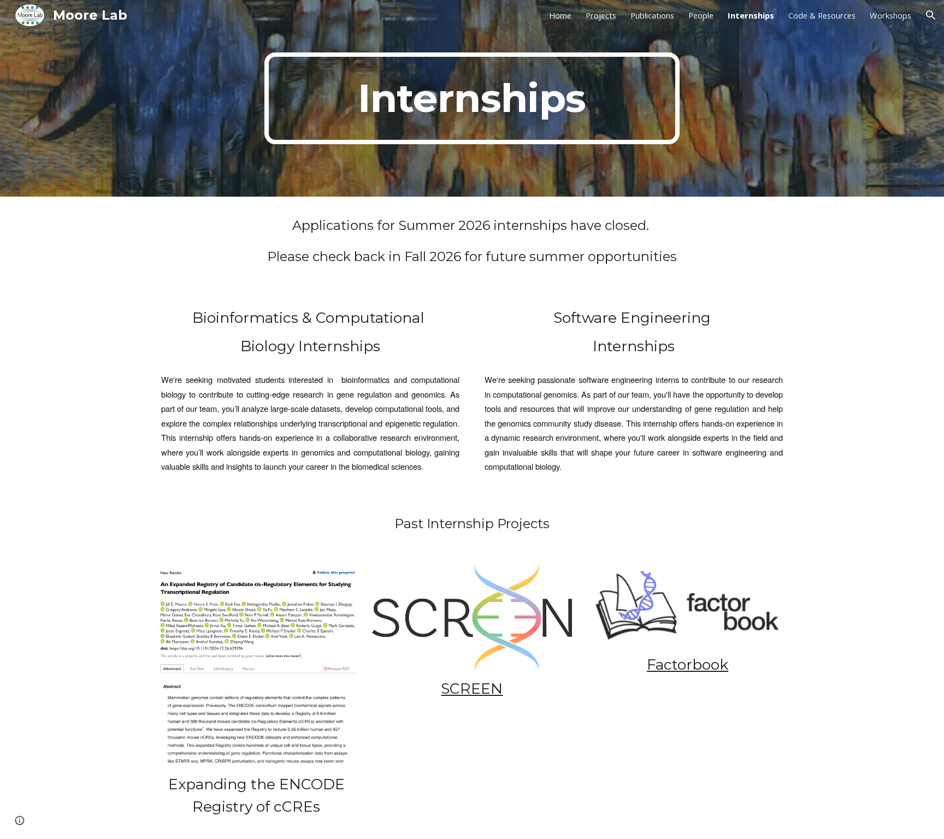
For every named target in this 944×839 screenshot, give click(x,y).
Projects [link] (601, 15)
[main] (472, 98)
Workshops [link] (890, 15)
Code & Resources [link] (822, 15)
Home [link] (560, 15)
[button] (931, 15)
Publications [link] (652, 15)
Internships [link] (751, 15)
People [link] (700, 15)
